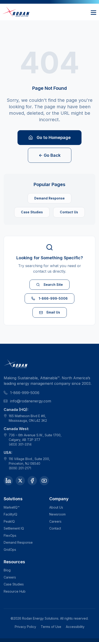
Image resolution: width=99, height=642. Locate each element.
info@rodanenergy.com (30, 401)
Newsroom (57, 514)
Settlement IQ (14, 528)
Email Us (53, 312)
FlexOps (10, 535)
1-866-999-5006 (53, 298)
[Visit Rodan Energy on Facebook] (32, 480)
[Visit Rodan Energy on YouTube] (44, 480)
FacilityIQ (10, 514)
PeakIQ (9, 521)
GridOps (10, 550)
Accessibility (75, 627)
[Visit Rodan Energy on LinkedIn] (8, 480)
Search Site (53, 284)
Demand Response (49, 198)
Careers (55, 521)
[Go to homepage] (16, 12)
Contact (55, 528)
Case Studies (32, 212)
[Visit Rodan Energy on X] (20, 480)
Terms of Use (51, 627)
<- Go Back (50, 155)
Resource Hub (15, 591)
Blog (7, 570)
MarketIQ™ (12, 507)
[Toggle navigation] (93, 12)
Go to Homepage (54, 137)
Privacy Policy (25, 627)
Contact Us (69, 212)
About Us (56, 507)
